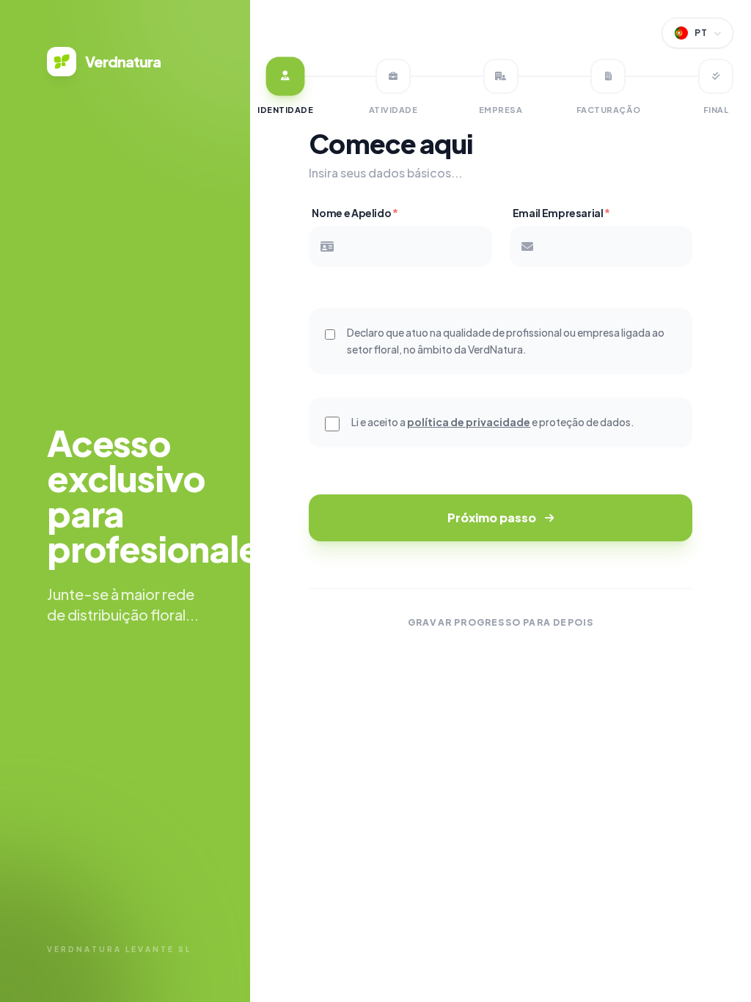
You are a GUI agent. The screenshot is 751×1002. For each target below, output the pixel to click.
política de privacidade (468, 421)
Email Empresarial (561, 212)
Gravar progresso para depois (501, 622)
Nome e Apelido (355, 212)
